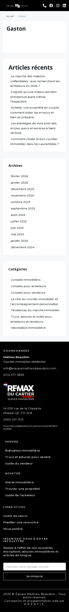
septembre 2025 (23, 208)
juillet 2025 (19, 221)
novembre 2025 (22, 195)
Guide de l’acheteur (20, 495)
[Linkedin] (64, 5)
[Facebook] (51, 5)
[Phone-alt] (44, 5)
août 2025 (18, 215)
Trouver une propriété (22, 488)
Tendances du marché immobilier (35, 310)
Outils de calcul (15, 516)
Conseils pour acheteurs (28, 286)
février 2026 (19, 176)
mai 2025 (17, 234)
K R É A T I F (34, 604)
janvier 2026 (19, 182)
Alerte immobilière (19, 482)
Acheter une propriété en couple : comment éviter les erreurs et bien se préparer (35, 112)
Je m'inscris (34, 576)
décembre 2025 (22, 189)
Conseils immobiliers (25, 279)
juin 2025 (17, 228)
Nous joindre (13, 529)
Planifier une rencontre (21, 522)
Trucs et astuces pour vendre (28, 457)
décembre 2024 (22, 247)
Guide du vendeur (19, 463)
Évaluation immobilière (22, 450)
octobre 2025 (20, 202)
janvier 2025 (19, 240)
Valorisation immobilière (28, 327)
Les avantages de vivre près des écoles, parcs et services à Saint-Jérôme (33, 128)
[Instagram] (57, 5)
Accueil (10, 16)
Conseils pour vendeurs (28, 292)
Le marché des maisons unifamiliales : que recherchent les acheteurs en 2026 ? (35, 81)
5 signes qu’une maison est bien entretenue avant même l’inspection (33, 96)
